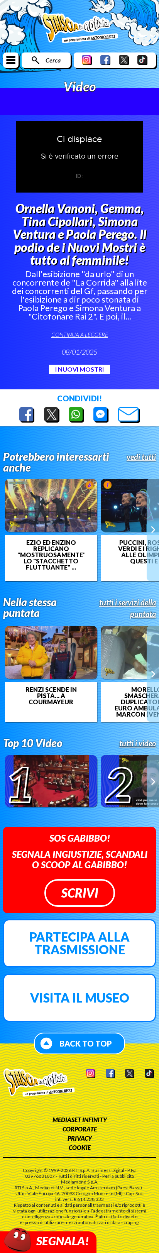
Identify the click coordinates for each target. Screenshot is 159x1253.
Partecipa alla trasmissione (79, 943)
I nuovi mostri (79, 369)
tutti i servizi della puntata (127, 608)
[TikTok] (142, 60)
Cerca (53, 60)
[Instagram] (87, 60)
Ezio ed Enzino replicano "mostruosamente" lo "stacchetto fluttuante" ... (51, 554)
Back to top (85, 1043)
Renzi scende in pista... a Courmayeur (51, 696)
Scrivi (79, 892)
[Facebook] (105, 60)
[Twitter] (124, 60)
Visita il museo (79, 997)
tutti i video (137, 743)
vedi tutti (141, 457)
